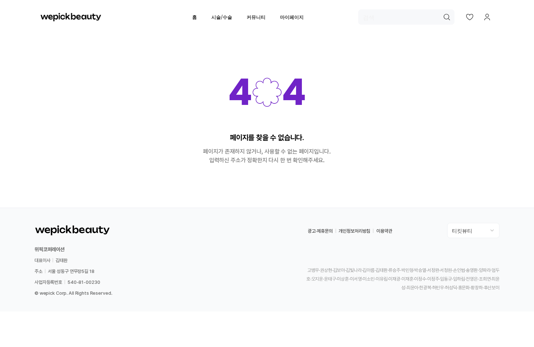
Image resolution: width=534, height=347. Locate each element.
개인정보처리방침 (354, 231)
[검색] (446, 17)
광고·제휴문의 (320, 231)
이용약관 (384, 231)
